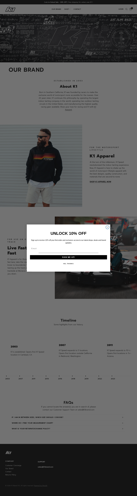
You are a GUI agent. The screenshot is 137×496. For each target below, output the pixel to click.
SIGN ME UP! (68, 257)
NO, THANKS (68, 263)
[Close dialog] (107, 227)
